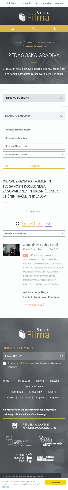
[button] (34, 130)
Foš (48, 224)
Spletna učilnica (34, 386)
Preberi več (36, 304)
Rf (39, 224)
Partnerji (59, 3)
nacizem (38, 255)
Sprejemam (55, 482)
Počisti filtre (36, 166)
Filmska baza (23, 380)
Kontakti (47, 3)
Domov (18, 42)
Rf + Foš (28, 224)
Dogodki (54, 380)
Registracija (57, 397)
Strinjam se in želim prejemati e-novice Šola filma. (34, 365)
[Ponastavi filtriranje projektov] (18, 224)
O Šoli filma (10, 3)
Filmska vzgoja (46, 42)
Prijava (40, 397)
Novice (40, 380)
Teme (29, 42)
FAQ (37, 3)
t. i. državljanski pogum (45, 284)
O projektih (25, 3)
